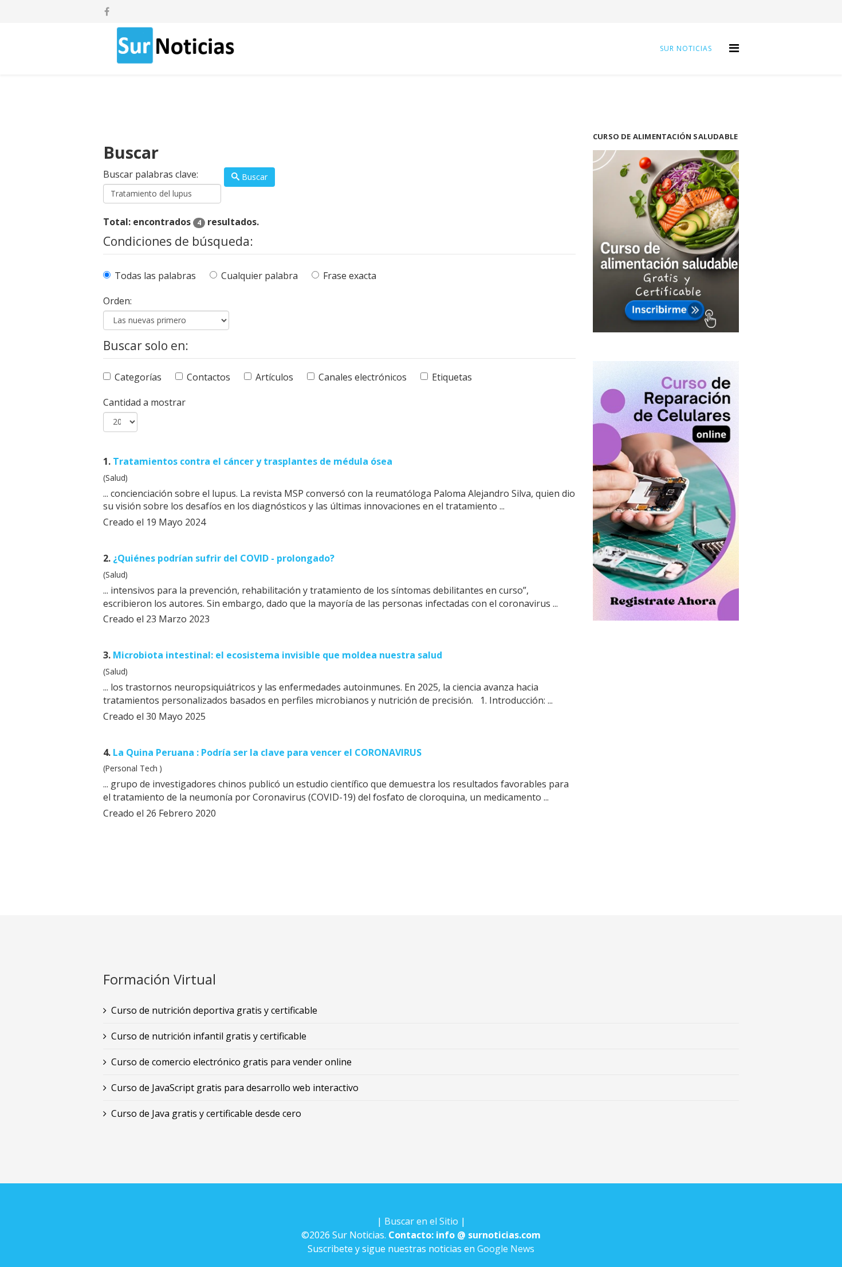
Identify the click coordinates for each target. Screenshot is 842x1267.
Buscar (253, 176)
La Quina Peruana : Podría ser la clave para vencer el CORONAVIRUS (267, 752)
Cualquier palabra (259, 275)
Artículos (274, 377)
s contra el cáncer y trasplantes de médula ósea (252, 461)
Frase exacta (349, 275)
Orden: (117, 301)
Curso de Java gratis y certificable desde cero (206, 1113)
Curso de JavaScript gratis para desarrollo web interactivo (235, 1087)
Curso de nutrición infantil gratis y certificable (208, 1036)
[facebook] (106, 11)
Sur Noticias (686, 48)
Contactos (208, 377)
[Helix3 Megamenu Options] (734, 48)
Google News (505, 1248)
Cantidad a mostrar (144, 402)
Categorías (138, 377)
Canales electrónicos (362, 377)
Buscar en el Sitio (421, 1221)
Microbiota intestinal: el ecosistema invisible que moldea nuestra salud (277, 655)
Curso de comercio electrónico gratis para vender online (231, 1062)
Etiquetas (452, 377)
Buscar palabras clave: (150, 174)
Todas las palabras (155, 275)
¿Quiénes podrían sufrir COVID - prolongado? (224, 558)
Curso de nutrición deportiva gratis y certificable (214, 1010)
